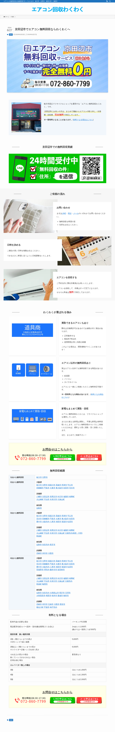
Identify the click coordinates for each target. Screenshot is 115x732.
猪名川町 (40, 607)
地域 (11, 34)
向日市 (60, 497)
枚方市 (39, 477)
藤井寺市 (53, 570)
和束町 (39, 536)
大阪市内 (45, 522)
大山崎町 (40, 499)
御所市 (66, 596)
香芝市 (52, 545)
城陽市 (66, 497)
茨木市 (72, 488)
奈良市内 (45, 545)
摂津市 (64, 485)
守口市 (70, 485)
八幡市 (39, 497)
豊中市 (39, 522)
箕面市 (64, 522)
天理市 (68, 593)
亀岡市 (45, 584)
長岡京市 (53, 497)
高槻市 (58, 485)
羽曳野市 (40, 570)
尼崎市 (39, 553)
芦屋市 (46, 607)
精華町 (72, 497)
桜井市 (54, 596)
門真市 (46, 488)
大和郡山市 (54, 593)
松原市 (70, 522)
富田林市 (61, 570)
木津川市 (53, 499)
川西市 (50, 553)
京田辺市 (45, 497)
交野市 (45, 477)
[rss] (107, 1)
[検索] (109, 1)
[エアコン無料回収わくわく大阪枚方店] (57, 9)
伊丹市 (45, 553)
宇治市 (46, 499)
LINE (64, 213)
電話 (69, 213)
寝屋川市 (51, 485)
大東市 (52, 488)
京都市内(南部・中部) (73, 533)
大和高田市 (40, 596)
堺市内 (46, 570)
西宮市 (62, 604)
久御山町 (61, 499)
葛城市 (60, 596)
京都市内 (68, 581)
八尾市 (52, 522)
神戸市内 (53, 607)
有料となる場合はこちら (83, 120)
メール (76, 213)
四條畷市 (40, 488)
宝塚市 (50, 604)
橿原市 (48, 596)
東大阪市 (59, 488)
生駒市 (39, 508)
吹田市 (66, 488)
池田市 (58, 522)
